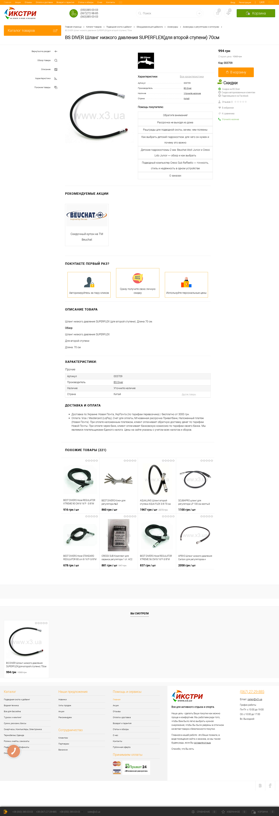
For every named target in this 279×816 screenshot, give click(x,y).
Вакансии (63, 750)
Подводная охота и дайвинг (17, 699)
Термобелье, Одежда (14, 735)
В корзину (238, 72)
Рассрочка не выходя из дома (175, 122)
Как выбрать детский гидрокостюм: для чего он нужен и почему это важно (175, 139)
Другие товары (189, 394)
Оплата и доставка (44, 2)
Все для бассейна (12, 711)
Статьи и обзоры (85, 2)
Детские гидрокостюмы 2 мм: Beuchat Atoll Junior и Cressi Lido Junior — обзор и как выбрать (175, 152)
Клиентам (63, 738)
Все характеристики (192, 76)
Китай (186, 98)
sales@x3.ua (255, 699)
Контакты (110, 2)
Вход (233, 2)
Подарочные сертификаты (16, 747)
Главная (7, 2)
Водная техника (11, 705)
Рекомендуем (65, 717)
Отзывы (28, 2)
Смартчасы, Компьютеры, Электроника (23, 729)
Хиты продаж (64, 705)
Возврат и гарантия (65, 2)
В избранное (228, 107)
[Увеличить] (99, 115)
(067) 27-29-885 (252, 692)
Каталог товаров (21, 31)
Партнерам (63, 744)
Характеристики (43, 78)
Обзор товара (44, 60)
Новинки (62, 699)
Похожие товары (42, 87)
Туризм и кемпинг (12, 717)
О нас (99, 2)
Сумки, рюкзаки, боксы (15, 723)
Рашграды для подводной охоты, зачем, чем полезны (175, 129)
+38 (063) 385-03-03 (22, 812)
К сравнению (228, 113)
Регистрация (245, 2)
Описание (46, 69)
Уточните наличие (192, 93)
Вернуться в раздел (41, 51)
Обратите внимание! (175, 115)
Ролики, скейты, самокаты (16, 741)
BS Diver (187, 88)
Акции (18, 2)
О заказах (175, 175)
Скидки (7, 753)
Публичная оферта (121, 747)
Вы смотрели (139, 613)
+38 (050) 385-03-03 (70, 812)
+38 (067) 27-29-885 (46, 812)
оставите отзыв (202, 742)
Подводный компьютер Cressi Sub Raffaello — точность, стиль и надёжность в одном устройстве (175, 165)
